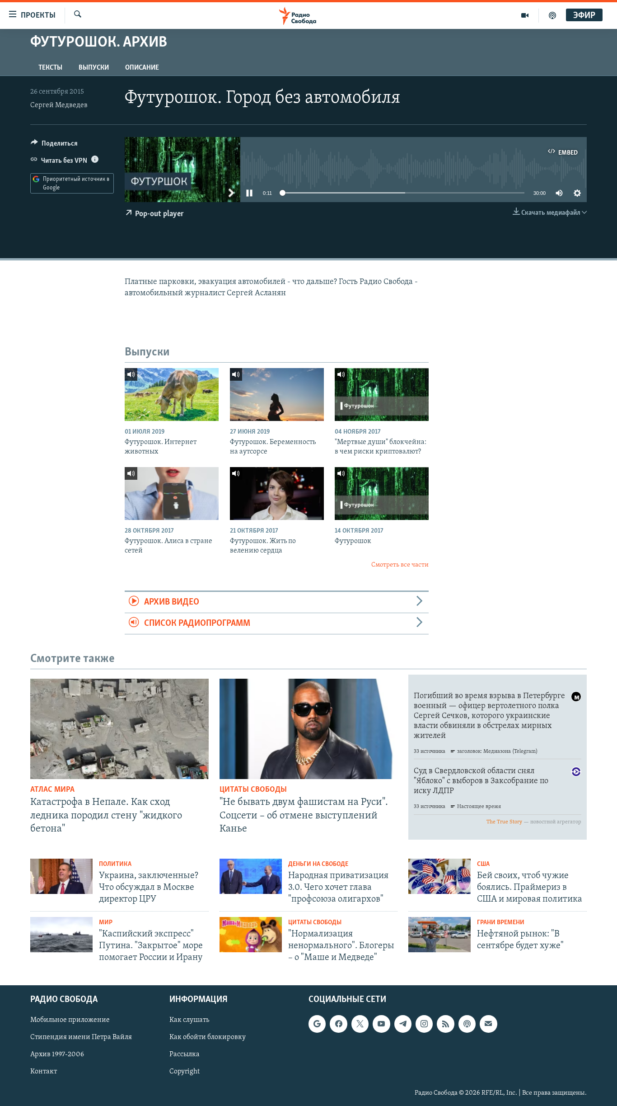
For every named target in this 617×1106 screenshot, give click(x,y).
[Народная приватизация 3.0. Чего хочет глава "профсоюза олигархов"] (251, 876)
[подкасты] (552, 15)
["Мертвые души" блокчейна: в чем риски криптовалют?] (382, 394)
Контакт (43, 1071)
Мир (105, 922)
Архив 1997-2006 (57, 1054)
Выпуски (94, 67)
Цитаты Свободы (253, 790)
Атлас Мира (52, 790)
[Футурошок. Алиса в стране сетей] (172, 493)
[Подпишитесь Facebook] (338, 1023)
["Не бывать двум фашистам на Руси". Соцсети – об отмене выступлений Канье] (309, 729)
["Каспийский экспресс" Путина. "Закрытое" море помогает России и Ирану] (61, 934)
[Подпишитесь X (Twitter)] (360, 1023)
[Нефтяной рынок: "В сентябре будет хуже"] (439, 934)
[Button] (54, 145)
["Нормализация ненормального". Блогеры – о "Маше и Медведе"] (251, 934)
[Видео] (525, 15)
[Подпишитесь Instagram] (424, 1023)
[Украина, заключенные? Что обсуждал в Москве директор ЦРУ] (61, 876)
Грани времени (500, 922)
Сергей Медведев (59, 105)
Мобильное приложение (70, 1020)
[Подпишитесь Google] (317, 1023)
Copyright (184, 1071)
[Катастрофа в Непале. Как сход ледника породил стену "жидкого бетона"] (119, 729)
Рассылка (184, 1054)
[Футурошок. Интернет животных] (172, 394)
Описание (142, 67)
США (483, 864)
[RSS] (445, 1023)
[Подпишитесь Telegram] (402, 1023)
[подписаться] (488, 1023)
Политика (115, 864)
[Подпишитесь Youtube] (381, 1023)
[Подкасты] (467, 1023)
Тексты (50, 67)
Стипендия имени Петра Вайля (81, 1037)
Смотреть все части (400, 565)
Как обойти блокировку (207, 1037)
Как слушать (189, 1020)
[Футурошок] (382, 493)
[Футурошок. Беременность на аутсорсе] (277, 394)
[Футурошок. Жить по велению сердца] (277, 493)
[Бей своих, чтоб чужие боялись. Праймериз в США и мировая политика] (439, 876)
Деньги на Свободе (318, 864)
